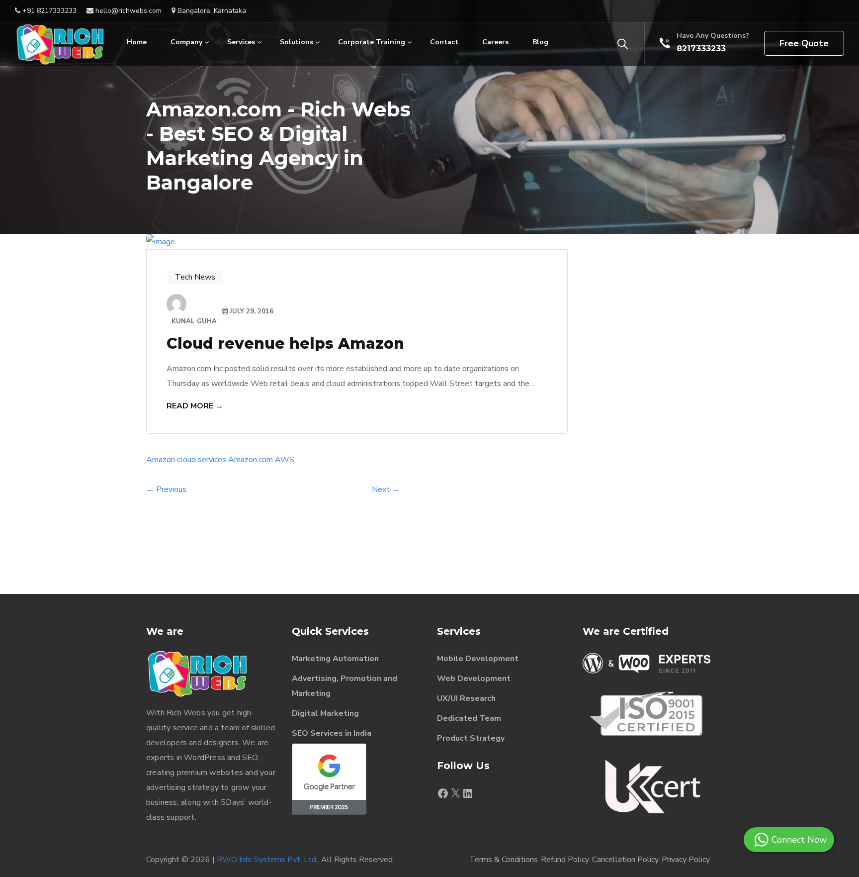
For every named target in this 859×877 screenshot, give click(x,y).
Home (137, 42)
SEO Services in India (331, 733)
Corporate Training (371, 42)
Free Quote (804, 43)
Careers (495, 42)
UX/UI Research (466, 698)
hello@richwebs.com (127, 10)
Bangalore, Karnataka (210, 10)
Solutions (296, 42)
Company (186, 42)
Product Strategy (471, 738)
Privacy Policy (686, 859)
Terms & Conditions (503, 859)
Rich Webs (186, 712)
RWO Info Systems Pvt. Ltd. (267, 859)
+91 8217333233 (48, 10)
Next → (386, 489)
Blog (540, 42)
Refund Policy (565, 859)
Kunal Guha (194, 321)
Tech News (195, 277)
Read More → (195, 405)
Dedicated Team (469, 718)
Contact (444, 42)
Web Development (474, 678)
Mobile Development (477, 658)
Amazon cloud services (186, 459)
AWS (284, 459)
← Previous (166, 489)
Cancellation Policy (625, 859)
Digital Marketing (325, 713)
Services (241, 42)
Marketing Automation (335, 658)
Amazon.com (250, 459)
